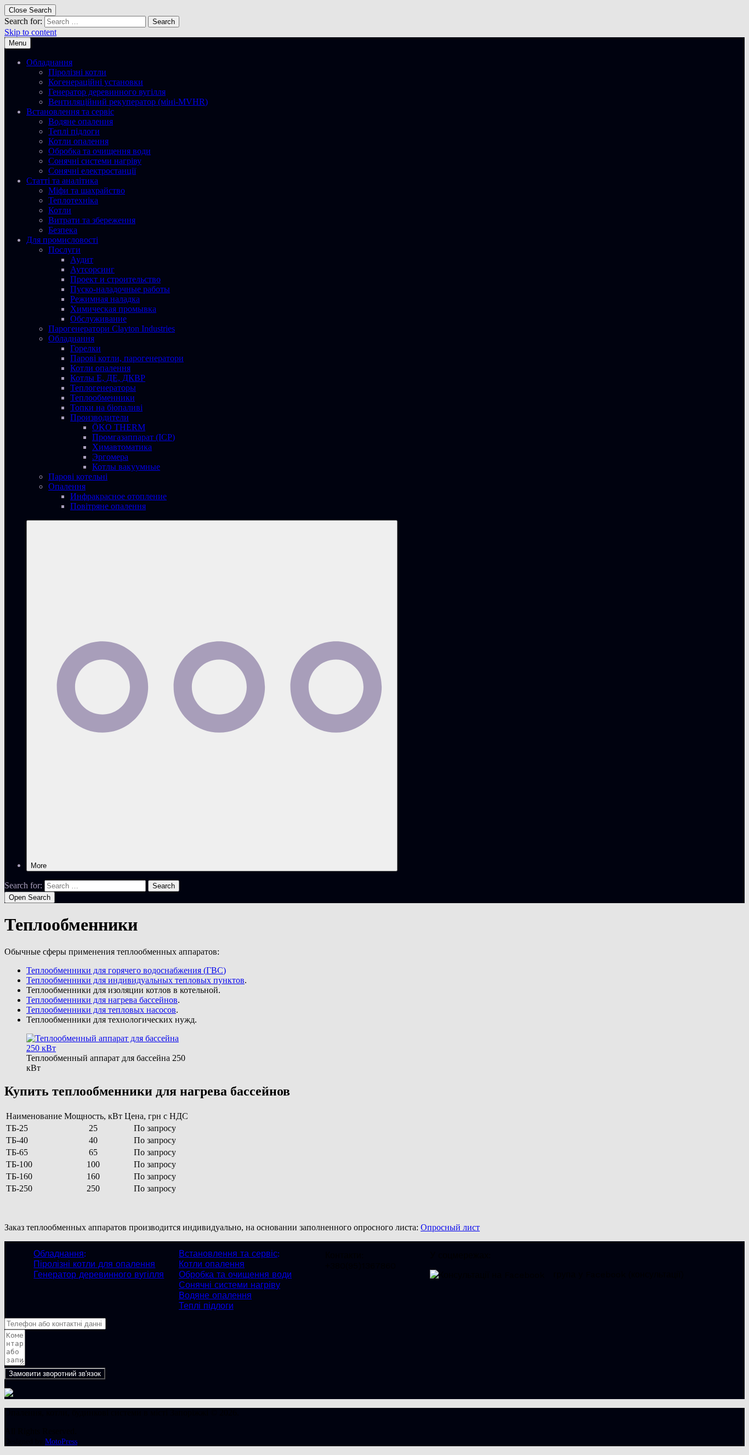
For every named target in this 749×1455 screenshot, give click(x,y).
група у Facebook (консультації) (618, 1274)
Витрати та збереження (91, 220)
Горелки (85, 348)
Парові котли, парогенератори (127, 358)
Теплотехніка (73, 200)
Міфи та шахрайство (86, 190)
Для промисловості (62, 239)
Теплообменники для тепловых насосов (101, 1009)
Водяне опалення (80, 121)
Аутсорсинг (92, 269)
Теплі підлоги (74, 131)
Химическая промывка (113, 308)
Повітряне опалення (108, 506)
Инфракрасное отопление (118, 496)
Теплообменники (102, 397)
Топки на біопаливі (106, 407)
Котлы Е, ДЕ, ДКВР (107, 378)
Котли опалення (78, 141)
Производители (99, 417)
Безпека (62, 230)
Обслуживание (98, 318)
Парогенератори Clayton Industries (111, 328)
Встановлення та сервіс (70, 111)
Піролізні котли (77, 72)
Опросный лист (450, 1227)
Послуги (64, 249)
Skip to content (30, 32)
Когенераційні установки (95, 82)
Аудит (81, 259)
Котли (59, 210)
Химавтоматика (122, 447)
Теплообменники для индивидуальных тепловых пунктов (135, 980)
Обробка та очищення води (99, 151)
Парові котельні (77, 476)
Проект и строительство (115, 279)
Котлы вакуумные (126, 466)
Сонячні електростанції (92, 170)
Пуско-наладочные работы (120, 289)
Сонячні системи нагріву (94, 161)
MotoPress (61, 1441)
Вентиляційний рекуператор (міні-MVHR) (128, 101)
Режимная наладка (105, 299)
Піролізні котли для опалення (94, 1264)
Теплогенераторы (103, 387)
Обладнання (49, 62)
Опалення (67, 486)
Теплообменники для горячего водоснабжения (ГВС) (126, 970)
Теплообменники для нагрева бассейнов (102, 1000)
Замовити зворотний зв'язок (55, 1374)
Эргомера (110, 456)
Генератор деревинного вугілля (107, 91)
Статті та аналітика (62, 180)
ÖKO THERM (118, 427)
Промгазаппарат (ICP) (133, 437)
